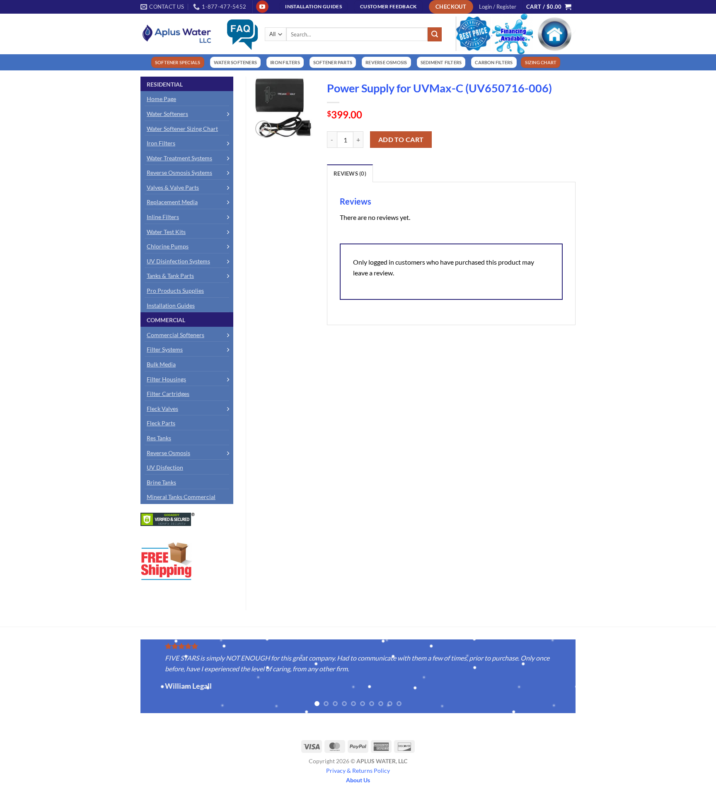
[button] (497, 6)
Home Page (161, 98)
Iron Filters (161, 143)
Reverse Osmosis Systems (179, 172)
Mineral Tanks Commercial (181, 496)
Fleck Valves (162, 408)
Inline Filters (163, 216)
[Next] (584, 677)
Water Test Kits (166, 231)
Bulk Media (161, 364)
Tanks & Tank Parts (170, 275)
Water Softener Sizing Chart (182, 128)
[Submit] (435, 34)
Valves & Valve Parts (173, 187)
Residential (165, 84)
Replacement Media (172, 201)
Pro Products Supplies (175, 290)
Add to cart (401, 139)
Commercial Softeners (175, 334)
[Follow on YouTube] (262, 6)
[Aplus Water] (176, 33)
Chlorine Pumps (168, 246)
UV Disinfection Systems (178, 261)
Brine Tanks (161, 482)
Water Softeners (167, 113)
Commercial (166, 319)
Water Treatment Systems (179, 158)
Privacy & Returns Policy (358, 770)
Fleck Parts (161, 423)
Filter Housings (166, 379)
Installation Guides (171, 305)
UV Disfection (165, 467)
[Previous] (131, 677)
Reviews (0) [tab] (350, 173)
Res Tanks (159, 437)
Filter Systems (165, 349)
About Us (358, 780)
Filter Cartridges (168, 393)
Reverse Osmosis (168, 452)
